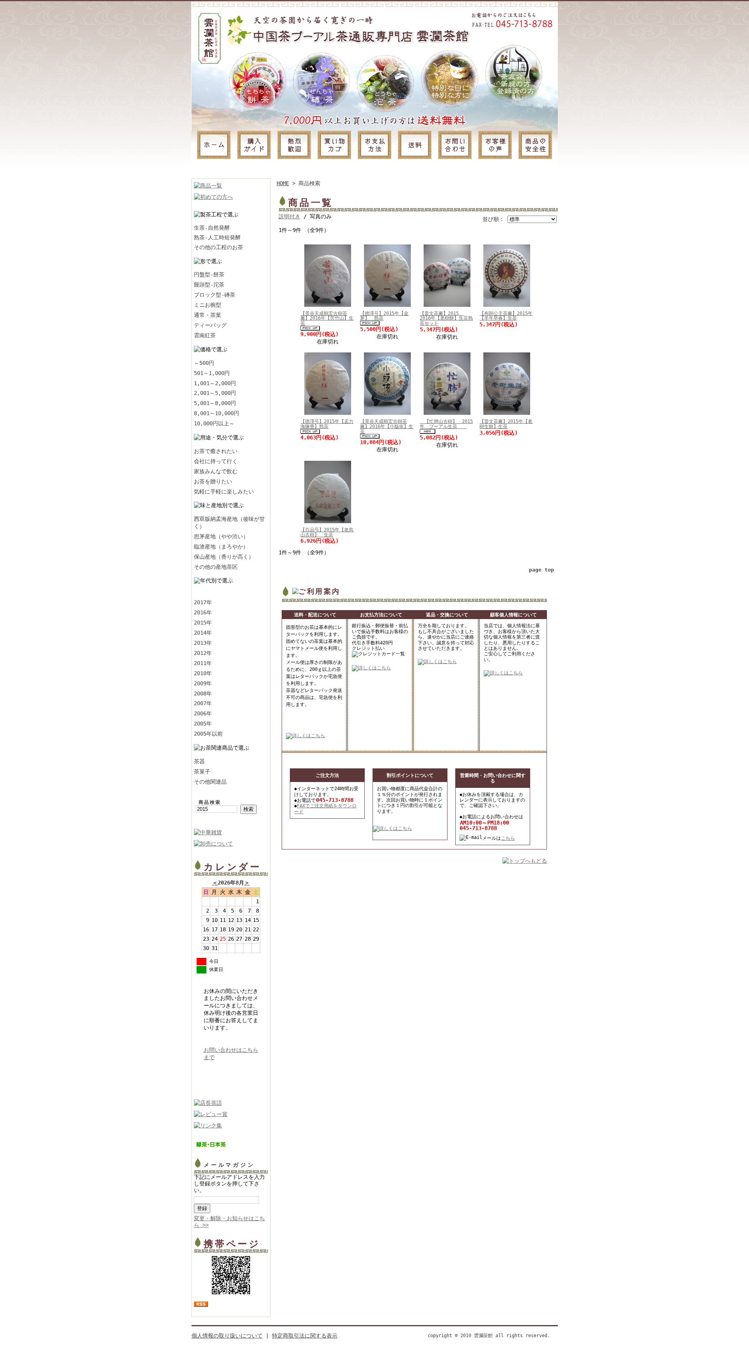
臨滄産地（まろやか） (221, 546)
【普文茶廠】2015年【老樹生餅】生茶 (505, 424)
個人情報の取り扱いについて (227, 1335)
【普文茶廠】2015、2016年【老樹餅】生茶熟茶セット (446, 318)
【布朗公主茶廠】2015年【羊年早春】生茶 (505, 316)
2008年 (203, 693)
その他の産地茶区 (216, 567)
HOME (283, 183)
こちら (508, 838)
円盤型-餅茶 (209, 274)
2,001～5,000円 (215, 393)
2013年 (203, 643)
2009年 (203, 683)
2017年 (203, 602)
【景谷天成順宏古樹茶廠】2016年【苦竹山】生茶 (326, 318)
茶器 (199, 761)
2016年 (203, 612)
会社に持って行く (216, 461)
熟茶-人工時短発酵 (217, 237)
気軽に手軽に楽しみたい (224, 491)
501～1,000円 (212, 373)
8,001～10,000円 (216, 413)
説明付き (289, 216)
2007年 (203, 703)
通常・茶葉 (207, 315)
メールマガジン (229, 1165)
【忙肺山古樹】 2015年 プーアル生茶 (446, 424)
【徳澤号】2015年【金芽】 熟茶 (384, 316)
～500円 (204, 363)
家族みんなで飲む (216, 471)
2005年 (203, 723)
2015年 (203, 622)
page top (541, 570)
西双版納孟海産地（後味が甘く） (229, 522)
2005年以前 (208, 734)
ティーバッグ (210, 325)
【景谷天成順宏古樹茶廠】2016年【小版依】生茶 (386, 426)
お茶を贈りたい (213, 481)
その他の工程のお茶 (218, 247)
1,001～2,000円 (215, 383)
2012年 (203, 653)
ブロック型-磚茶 (214, 295)
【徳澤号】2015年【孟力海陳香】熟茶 (326, 424)
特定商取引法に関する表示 (304, 1335)
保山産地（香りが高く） (224, 557)
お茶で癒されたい (216, 451)
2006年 (203, 713)
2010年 (203, 673)
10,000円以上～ (214, 423)
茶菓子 (202, 771)
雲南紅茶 (205, 335)
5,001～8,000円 (215, 403)
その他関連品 (210, 782)
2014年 (203, 633)
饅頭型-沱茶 (209, 284)
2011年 (203, 663)
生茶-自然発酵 (212, 228)
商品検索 (210, 802)
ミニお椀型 (207, 305)
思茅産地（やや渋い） (221, 536)
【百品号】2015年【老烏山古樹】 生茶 (326, 532)
